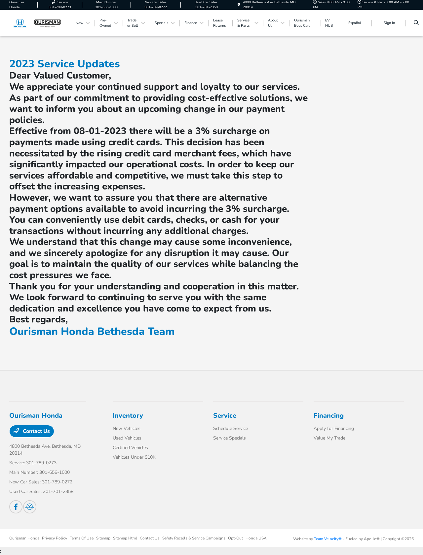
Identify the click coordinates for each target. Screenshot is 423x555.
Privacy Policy (54, 538)
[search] (416, 23)
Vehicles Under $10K (134, 457)
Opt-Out (235, 538)
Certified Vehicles (130, 447)
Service (224, 415)
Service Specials (229, 438)
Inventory (128, 415)
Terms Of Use (82, 538)
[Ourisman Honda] (39, 22)
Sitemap (103, 538)
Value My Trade (329, 438)
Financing (329, 415)
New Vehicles (126, 428)
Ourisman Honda (24, 538)
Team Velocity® (328, 538)
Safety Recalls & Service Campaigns (193, 538)
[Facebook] (15, 506)
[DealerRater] (29, 506)
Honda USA (256, 538)
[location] (239, 5)
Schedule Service (230, 428)
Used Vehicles (127, 438)
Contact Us (35, 431)
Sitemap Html (125, 538)
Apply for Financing (334, 428)
